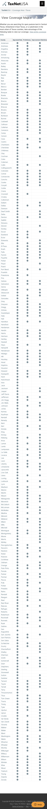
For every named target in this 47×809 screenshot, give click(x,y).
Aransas (4, 52)
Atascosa (4, 60)
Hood (3, 362)
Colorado (4, 171)
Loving (3, 478)
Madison (4, 487)
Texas (28, 10)
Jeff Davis (5, 394)
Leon (3, 461)
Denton (4, 217)
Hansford (4, 325)
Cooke (3, 182)
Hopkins (4, 365)
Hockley (4, 359)
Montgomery (6, 533)
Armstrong (5, 58)
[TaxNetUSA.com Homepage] (15, 5)
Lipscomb (5, 470)
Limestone (5, 467)
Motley (3, 542)
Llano (3, 475)
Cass (3, 139)
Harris (3, 333)
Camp (3, 133)
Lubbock (4, 481)
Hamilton (4, 322)
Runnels (4, 620)
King (3, 432)
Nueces (4, 557)
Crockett (4, 194)
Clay (3, 153)
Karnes (4, 412)
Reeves (4, 606)
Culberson (5, 200)
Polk (2, 583)
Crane (3, 191)
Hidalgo (4, 354)
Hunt (3, 377)
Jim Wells (4, 403)
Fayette (4, 258)
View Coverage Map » (16, 17)
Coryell (4, 185)
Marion (3, 490)
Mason (3, 496)
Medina (4, 513)
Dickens (4, 223)
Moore (3, 536)
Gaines (3, 281)
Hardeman (5, 327)
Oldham (4, 562)
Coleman (4, 162)
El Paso (4, 246)
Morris (3, 539)
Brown (3, 113)
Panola (3, 571)
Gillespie (4, 290)
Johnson (4, 406)
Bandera (4, 69)
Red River (5, 603)
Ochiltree (4, 560)
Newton (4, 551)
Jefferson (5, 397)
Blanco (3, 87)
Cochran (4, 156)
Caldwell (4, 121)
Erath (3, 249)
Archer (3, 55)
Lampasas (5, 449)
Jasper (4, 391)
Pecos (3, 580)
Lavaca (4, 455)
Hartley (4, 339)
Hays (3, 345)
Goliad (3, 295)
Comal (3, 174)
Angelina (4, 49)
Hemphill (4, 348)
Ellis (2, 243)
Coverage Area (18, 10)
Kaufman (4, 414)
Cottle (3, 188)
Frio (2, 278)
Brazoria (4, 98)
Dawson (4, 208)
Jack (3, 385)
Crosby (4, 197)
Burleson (4, 116)
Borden (4, 89)
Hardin (3, 330)
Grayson (4, 304)
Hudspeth (5, 374)
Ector (3, 237)
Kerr (2, 426)
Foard (3, 266)
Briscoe (4, 107)
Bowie (3, 95)
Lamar (3, 443)
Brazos (4, 101)
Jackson (4, 388)
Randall (4, 594)
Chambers (5, 145)
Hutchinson (5, 380)
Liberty (4, 464)
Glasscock (5, 293)
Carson (4, 136)
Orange (4, 565)
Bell (2, 81)
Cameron (4, 130)
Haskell (4, 342)
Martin (3, 493)
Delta (3, 214)
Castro (3, 142)
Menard (4, 516)
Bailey (3, 66)
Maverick (4, 501)
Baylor (3, 75)
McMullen (5, 510)
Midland (4, 519)
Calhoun (4, 124)
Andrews (4, 46)
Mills (2, 525)
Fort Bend (5, 269)
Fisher (3, 261)
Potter (3, 586)
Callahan (4, 127)
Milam (3, 522)
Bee (2, 78)
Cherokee (5, 148)
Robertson (5, 615)
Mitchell (4, 528)
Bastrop (4, 72)
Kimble (3, 429)
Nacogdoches (6, 545)
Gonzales (4, 298)
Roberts (4, 612)
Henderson (5, 351)
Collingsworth (6, 168)
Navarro (4, 548)
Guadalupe (5, 313)
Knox (3, 441)
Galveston (5, 284)
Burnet (3, 119)
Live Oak (4, 472)
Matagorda (5, 499)
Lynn (3, 484)
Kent (3, 423)
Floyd (3, 264)
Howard (4, 371)
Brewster (4, 104)
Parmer (4, 577)
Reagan (4, 597)
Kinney (3, 435)
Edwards (4, 240)
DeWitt (3, 220)
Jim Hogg (5, 400)
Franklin (4, 272)
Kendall (4, 417)
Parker (3, 574)
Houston (4, 368)
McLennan (5, 507)
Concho (4, 179)
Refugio (4, 609)
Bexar (3, 84)
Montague (5, 531)
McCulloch (5, 504)
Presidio (4, 589)
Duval (3, 232)
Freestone (5, 275)
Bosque (4, 92)
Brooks (4, 110)
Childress (4, 150)
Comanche (5, 177)
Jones (3, 409)
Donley (4, 229)
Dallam (3, 203)
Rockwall (4, 618)
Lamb (3, 446)
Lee (2, 458)
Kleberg (4, 438)
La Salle (4, 452)
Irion (2, 383)
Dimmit (4, 226)
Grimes (4, 310)
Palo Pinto (5, 568)
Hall (2, 319)
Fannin (3, 255)
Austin (3, 63)
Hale (3, 316)
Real (2, 600)
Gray (3, 301)
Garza (3, 287)
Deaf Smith (5, 211)
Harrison (4, 336)
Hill (2, 356)
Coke (3, 159)
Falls (3, 252)
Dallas (3, 206)
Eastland (4, 235)
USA (6, 10)
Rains (3, 591)
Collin (3, 165)
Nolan (3, 554)
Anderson (5, 43)
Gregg (3, 307)
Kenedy (4, 420)
